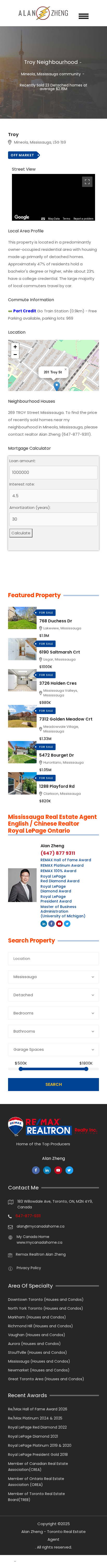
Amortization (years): (30, 507)
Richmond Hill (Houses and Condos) (40, 1326)
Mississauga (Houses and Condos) (39, 1361)
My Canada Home (33, 1236)
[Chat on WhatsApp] (6, 1561)
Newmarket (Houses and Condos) (39, 1370)
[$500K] (21, 1069)
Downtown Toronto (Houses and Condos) (46, 1299)
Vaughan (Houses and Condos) (36, 1334)
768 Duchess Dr (55, 620)
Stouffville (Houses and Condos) (37, 1352)
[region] (53, 197)
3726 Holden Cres (58, 683)
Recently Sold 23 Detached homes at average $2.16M (53, 87)
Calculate (20, 533)
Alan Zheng (52, 845)
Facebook (51, 923)
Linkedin (44, 923)
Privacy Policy (29, 1267)
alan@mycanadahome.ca (40, 1226)
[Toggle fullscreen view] (87, 182)
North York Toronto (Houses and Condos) (45, 1308)
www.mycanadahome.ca (39, 1242)
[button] (57, 386)
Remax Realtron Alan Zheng (41, 1254)
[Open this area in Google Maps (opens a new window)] (21, 217)
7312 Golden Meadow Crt (65, 719)
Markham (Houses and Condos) (37, 1317)
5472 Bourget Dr (56, 755)
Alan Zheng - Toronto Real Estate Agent (53, 1535)
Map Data (54, 218)
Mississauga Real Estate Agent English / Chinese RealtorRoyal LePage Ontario (52, 824)
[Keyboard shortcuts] (43, 219)
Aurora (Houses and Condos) (34, 1343)
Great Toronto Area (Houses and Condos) (46, 1379)
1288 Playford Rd (57, 786)
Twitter (67, 923)
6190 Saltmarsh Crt (59, 652)
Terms (66, 218)
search (53, 1084)
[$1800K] (86, 1069)
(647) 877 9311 (58, 853)
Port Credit (24, 311)
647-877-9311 (28, 1216)
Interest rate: (22, 484)
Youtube (59, 923)
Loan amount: (22, 461)
